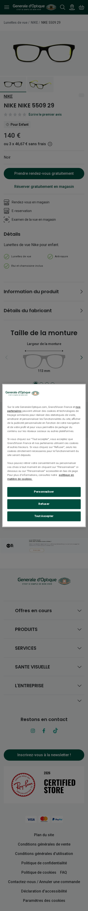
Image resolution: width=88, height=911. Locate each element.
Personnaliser (44, 491)
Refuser (44, 504)
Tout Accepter (43, 516)
